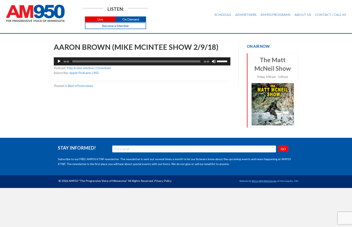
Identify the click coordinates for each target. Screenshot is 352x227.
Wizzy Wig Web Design (264, 180)
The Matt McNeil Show (272, 67)
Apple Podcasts (80, 73)
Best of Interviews (80, 86)
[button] (100, 19)
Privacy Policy (163, 180)
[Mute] (214, 61)
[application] (142, 61)
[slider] (222, 61)
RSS (96, 73)
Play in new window (80, 68)
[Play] (59, 61)
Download (103, 68)
